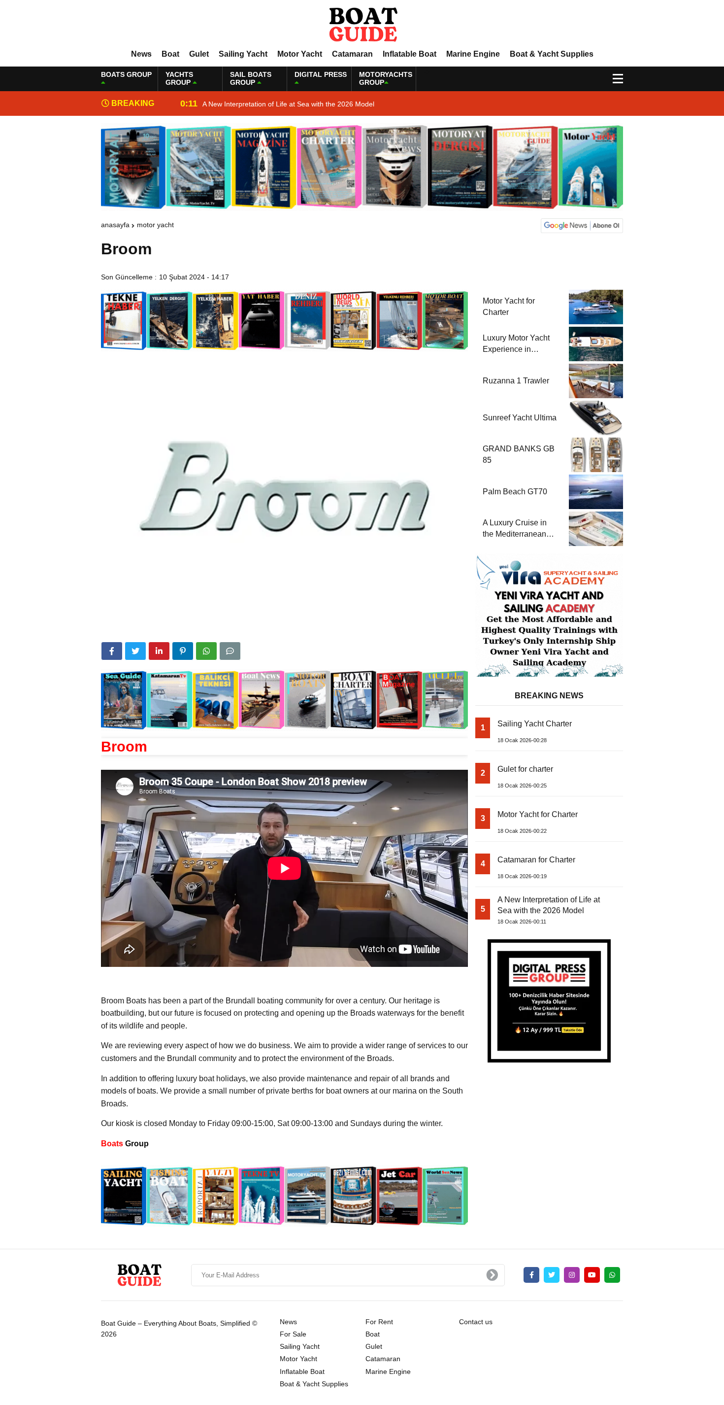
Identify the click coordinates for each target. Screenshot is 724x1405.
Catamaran (352, 54)
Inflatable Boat (409, 54)
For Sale (293, 1334)
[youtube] (592, 1275)
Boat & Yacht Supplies (551, 54)
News (141, 54)
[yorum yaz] (230, 651)
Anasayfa (115, 225)
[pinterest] (183, 651)
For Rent (379, 1322)
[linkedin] (159, 651)
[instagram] (572, 1275)
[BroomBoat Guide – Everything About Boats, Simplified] (362, 24)
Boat (170, 54)
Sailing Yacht (243, 54)
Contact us (476, 1322)
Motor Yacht (299, 54)
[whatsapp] (612, 1275)
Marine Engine (473, 54)
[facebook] (112, 651)
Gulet (199, 54)
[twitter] (135, 651)
